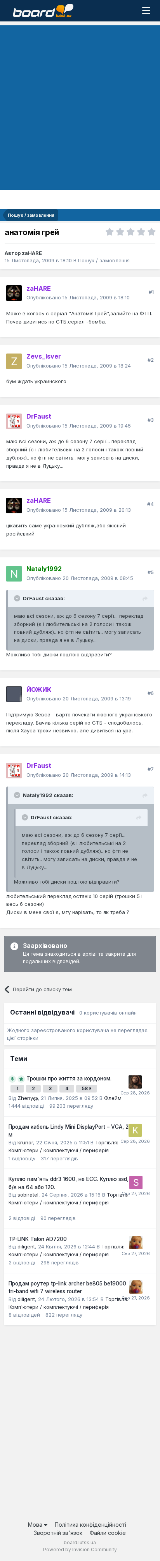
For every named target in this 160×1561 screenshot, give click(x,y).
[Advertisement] (80, 105)
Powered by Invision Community (80, 1549)
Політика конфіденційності (90, 1524)
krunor (25, 1142)
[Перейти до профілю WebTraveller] (135, 1082)
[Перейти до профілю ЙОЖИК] (14, 694)
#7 (151, 769)
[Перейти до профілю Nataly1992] (14, 574)
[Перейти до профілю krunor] (135, 1130)
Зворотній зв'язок (58, 1532)
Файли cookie (108, 1532)
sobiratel (27, 1195)
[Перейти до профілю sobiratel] (136, 1182)
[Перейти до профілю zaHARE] (14, 293)
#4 (150, 504)
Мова (36, 1524)
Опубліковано (78, 297)
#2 (151, 360)
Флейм (113, 1098)
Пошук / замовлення (104, 260)
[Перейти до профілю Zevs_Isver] (14, 361)
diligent (26, 1246)
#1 (151, 292)
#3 (151, 420)
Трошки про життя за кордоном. (68, 1078)
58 (85, 1088)
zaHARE (32, 253)
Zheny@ (27, 1098)
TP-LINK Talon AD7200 (38, 1239)
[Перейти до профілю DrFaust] (14, 421)
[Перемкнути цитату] (18, 598)
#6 (151, 693)
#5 (151, 572)
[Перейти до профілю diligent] (136, 1242)
